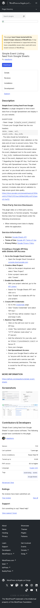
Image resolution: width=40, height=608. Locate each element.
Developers (6, 550)
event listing (27, 472)
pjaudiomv (8, 59)
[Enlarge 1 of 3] (16, 394)
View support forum (9, 513)
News (4, 529)
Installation (8, 83)
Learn (4, 543)
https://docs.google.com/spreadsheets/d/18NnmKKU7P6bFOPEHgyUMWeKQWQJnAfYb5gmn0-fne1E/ (20, 196)
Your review (6, 498)
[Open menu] (36, 3)
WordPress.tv (8, 554)
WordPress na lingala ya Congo (18, 580)
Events (23, 547)
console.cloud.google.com (18, 262)
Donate (25, 550)
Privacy (5, 536)
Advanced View (8, 483)
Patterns (24, 536)
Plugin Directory (7, 9)
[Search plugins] (24, 16)
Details (6, 73)
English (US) (34, 468)
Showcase (25, 526)
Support (7, 94)
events (35, 472)
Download (7, 65)
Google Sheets (32, 476)
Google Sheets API (19, 237)
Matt (5, 564)
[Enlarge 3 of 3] (35, 407)
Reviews (7, 78)
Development (9, 88)
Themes (24, 529)
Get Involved (26, 543)
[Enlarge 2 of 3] (35, 394)
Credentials (20, 305)
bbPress (6, 568)
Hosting (5, 533)
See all (35, 498)
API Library (12, 286)
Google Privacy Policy (25, 243)
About (4, 526)
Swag (24, 554)
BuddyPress (7, 571)
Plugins (23, 533)
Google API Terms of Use (26, 240)
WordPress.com (9, 560)
